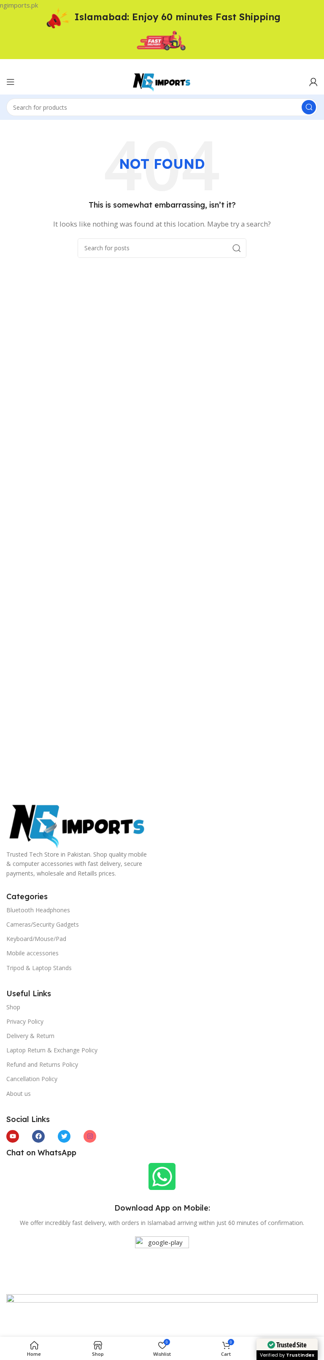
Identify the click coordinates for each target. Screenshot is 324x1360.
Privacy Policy (24, 1021)
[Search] (309, 107)
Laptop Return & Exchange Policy (51, 1050)
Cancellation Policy (31, 1079)
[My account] (313, 81)
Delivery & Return (30, 1036)
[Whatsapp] (162, 1176)
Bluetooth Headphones (38, 910)
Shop (13, 1007)
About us (18, 1094)
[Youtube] (12, 1136)
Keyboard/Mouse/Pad (36, 939)
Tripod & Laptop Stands (39, 968)
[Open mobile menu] (10, 81)
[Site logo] (162, 81)
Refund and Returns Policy (42, 1064)
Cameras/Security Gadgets (42, 924)
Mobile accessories (32, 953)
